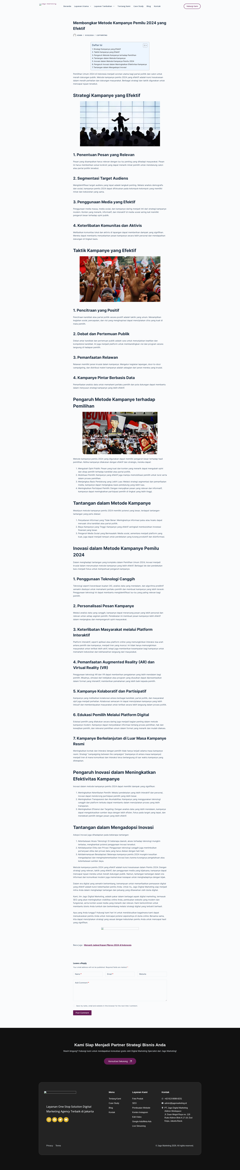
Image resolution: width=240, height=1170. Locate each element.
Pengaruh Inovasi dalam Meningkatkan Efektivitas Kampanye (120, 64)
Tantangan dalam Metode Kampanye (110, 58)
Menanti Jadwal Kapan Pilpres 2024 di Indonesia (107, 945)
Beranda (67, 6)
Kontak (157, 6)
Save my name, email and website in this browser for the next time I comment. (107, 1006)
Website (142, 974)
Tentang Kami (124, 6)
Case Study (139, 6)
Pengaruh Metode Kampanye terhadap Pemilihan (115, 55)
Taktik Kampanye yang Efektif (107, 52)
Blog (149, 6)
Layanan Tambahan (103, 6)
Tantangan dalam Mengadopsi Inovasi (110, 67)
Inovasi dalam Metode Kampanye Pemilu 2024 (114, 61)
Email (110, 974)
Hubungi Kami (192, 6)
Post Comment (82, 1013)
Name (78, 974)
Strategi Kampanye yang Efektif (107, 49)
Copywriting (101, 35)
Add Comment (82, 982)
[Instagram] (48, 1119)
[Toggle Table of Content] (144, 45)
